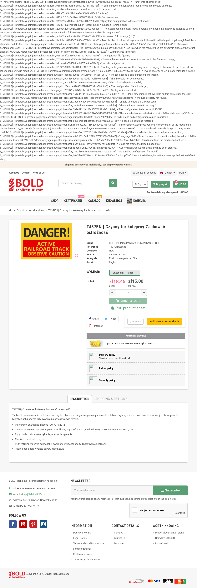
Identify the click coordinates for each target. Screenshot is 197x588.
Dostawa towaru (82, 532)
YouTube (23, 524)
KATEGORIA (92, 258)
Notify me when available (164, 321)
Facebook (13, 524)
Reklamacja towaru (83, 554)
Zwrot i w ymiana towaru (86, 559)
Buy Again (160, 184)
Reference (92, 246)
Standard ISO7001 (165, 538)
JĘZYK (90, 262)
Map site (119, 543)
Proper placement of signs (169, 532)
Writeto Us (119, 538)
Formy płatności (82, 548)
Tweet (112, 318)
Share (95, 318)
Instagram (43, 524)
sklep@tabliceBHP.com (33, 494)
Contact (26, 172)
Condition (92, 250)
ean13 (90, 254)
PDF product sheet (128, 308)
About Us (14, 172)
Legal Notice (80, 538)
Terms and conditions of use (88, 543)
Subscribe (172, 490)
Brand (90, 242)
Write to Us (39, 172)
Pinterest (98, 325)
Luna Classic (162, 543)
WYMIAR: (93, 272)
